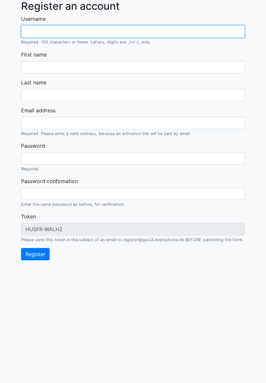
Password (33, 145)
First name (34, 54)
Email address (38, 110)
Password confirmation (49, 181)
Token (28, 216)
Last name (33, 82)
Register (35, 254)
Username (33, 19)
